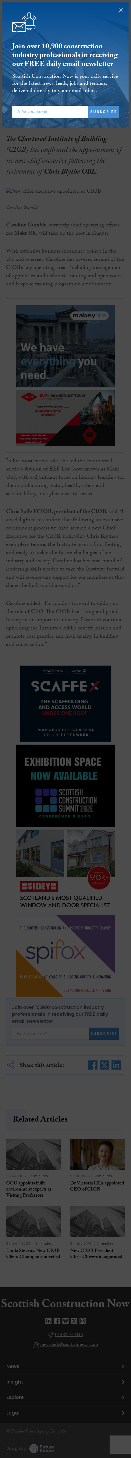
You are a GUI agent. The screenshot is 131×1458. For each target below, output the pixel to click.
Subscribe (103, 111)
